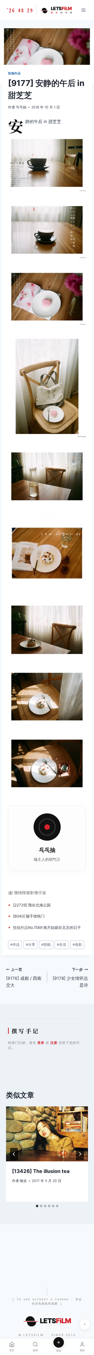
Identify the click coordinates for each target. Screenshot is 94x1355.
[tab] (37, 1206)
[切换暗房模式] (84, 1324)
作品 (24, 927)
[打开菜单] (83, 10)
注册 (53, 1043)
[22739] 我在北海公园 (32, 905)
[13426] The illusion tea (41, 1171)
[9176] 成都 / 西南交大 (23, 977)
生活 (61, 944)
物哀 (23, 1181)
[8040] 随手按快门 (29, 916)
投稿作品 (14, 73)
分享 (30, 944)
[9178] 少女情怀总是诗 (70, 977)
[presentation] (47, 1133)
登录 (40, 1043)
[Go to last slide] (14, 1154)
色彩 (77, 944)
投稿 (17, 927)
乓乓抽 (21, 107)
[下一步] (80, 1154)
